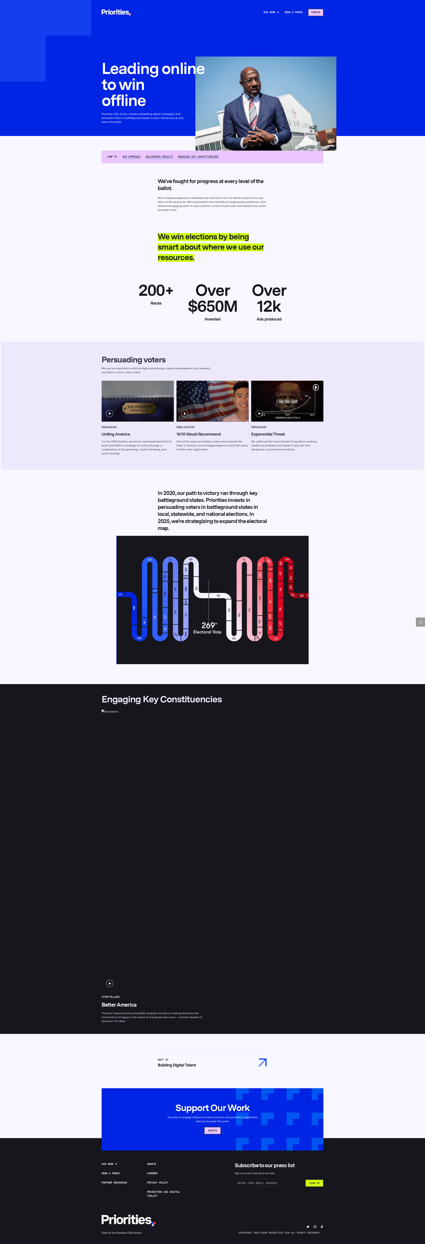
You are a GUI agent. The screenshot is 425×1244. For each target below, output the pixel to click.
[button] (138, 401)
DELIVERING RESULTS (159, 157)
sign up (314, 1183)
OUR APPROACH (131, 157)
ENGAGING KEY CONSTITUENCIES (198, 157)
